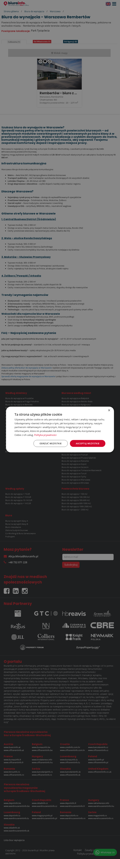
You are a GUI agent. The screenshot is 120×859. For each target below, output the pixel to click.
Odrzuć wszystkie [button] (51, 443)
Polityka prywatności (45, 434)
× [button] (109, 410)
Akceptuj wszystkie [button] (87, 443)
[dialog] (60, 429)
